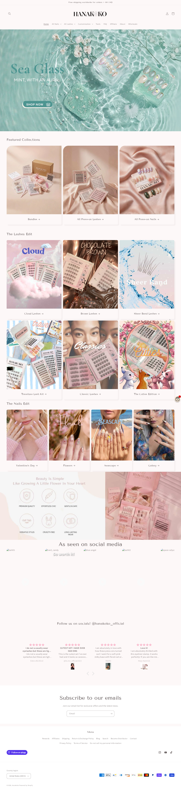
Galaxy (152, 465)
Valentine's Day (25, 465)
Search (105, 738)
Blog (98, 738)
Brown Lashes (89, 313)
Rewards (46, 738)
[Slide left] (11, 185)
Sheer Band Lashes (145, 313)
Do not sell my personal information (105, 743)
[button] (9, 14)
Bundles (32, 219)
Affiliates (55, 738)
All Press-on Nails (145, 219)
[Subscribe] (111, 714)
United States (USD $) (17, 776)
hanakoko (15, 785)
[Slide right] (170, 185)
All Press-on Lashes (89, 219)
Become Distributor (119, 738)
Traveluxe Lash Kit (32, 394)
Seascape (110, 465)
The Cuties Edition (145, 394)
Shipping (66, 738)
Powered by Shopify (26, 785)
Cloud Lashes (32, 313)
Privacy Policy (65, 743)
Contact (133, 738)
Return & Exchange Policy (83, 738)
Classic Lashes (89, 394)
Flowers (67, 465)
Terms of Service (81, 743)
